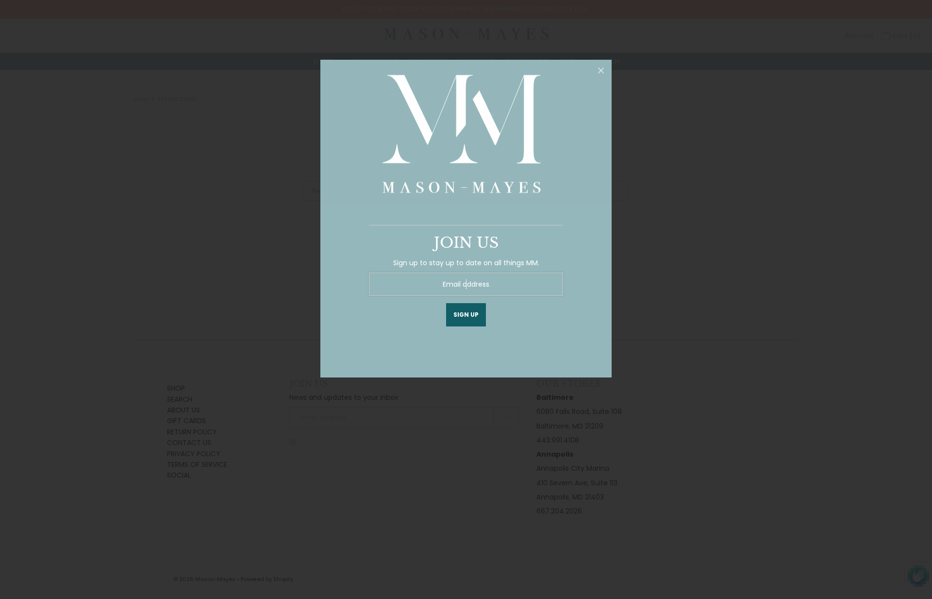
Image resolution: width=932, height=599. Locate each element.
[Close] (601, 70)
